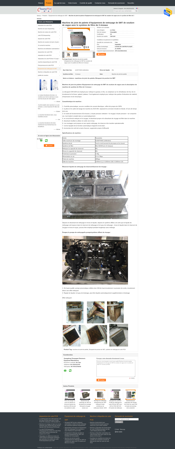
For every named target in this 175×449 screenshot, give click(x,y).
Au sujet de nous (59, 3)
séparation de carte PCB (44, 55)
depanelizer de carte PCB (45, 52)
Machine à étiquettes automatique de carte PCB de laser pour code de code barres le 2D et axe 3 (100, 434)
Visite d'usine (72, 3)
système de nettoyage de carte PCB (115, 349)
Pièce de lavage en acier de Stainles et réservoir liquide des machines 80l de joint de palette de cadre (70, 404)
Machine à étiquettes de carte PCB (47, 72)
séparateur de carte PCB (45, 25)
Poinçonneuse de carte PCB (46, 65)
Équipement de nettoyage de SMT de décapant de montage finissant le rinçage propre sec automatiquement (85, 405)
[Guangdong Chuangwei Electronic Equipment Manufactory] (44, 10)
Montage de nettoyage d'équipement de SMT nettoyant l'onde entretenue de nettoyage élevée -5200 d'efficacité (100, 405)
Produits (48, 3)
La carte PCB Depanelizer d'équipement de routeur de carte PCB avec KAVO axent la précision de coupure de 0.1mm (49, 432)
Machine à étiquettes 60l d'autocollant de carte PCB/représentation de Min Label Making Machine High (100, 429)
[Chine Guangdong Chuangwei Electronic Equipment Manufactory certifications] (43, 84)
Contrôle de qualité (86, 3)
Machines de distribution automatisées (48, 48)
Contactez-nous (100, 3)
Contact (102, 54)
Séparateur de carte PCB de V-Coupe (48, 58)
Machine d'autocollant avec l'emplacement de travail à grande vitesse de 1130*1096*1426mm (99, 424)
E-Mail (117, 429)
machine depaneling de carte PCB (47, 62)
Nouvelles (131, 3)
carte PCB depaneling (44, 35)
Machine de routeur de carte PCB (47, 32)
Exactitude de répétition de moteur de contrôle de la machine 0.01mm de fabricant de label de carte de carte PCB (100, 440)
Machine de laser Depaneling (46, 28)
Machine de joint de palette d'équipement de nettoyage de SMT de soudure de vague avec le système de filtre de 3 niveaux (78, 61)
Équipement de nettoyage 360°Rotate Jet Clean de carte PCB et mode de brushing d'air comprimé (130, 404)
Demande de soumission (116, 3)
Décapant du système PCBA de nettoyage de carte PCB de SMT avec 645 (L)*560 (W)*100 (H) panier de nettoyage (115, 404)
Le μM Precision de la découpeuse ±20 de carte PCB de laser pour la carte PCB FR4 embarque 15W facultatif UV (50, 420)
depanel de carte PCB (44, 38)
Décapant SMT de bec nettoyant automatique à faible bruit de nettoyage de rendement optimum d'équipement (75, 424)
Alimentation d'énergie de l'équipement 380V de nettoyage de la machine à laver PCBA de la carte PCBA (75, 429)
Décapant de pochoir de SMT (97, 349)
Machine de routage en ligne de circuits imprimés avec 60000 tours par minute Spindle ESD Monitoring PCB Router (50, 425)
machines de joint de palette (80, 349)
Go (136, 11)
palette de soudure (43, 75)
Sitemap (122, 429)
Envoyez (119, 422)
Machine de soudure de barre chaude (48, 42)
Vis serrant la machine (44, 45)
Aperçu (39, 15)
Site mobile (119, 432)
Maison (40, 3)
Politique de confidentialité (44, 447)
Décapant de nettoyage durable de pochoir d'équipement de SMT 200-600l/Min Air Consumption (74, 434)
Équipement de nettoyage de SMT (58, 15)
